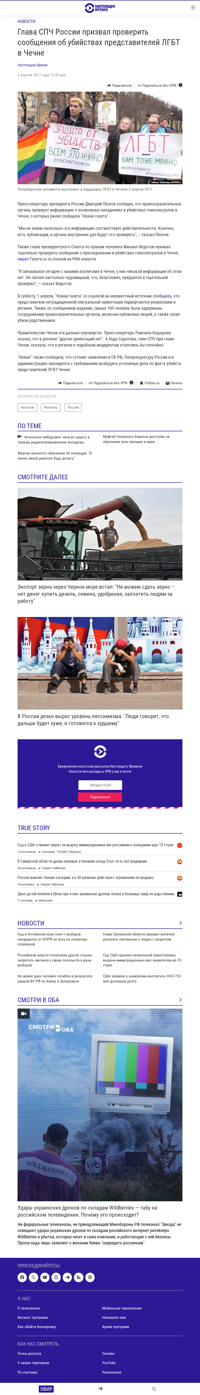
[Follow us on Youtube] (45, 1277)
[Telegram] (100, 1389)
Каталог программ (33, 1317)
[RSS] (78, 1277)
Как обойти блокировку (37, 1326)
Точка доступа (29, 1353)
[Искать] (154, 1389)
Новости (26, 21)
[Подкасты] (90, 1277)
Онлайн (108, 1353)
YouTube (109, 1363)
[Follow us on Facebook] (22, 1277)
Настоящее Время (33, 65)
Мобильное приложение (122, 1308)
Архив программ (115, 1326)
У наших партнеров (33, 1363)
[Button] (119, 85)
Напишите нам (114, 1317)
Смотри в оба (38, 1000)
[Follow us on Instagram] (56, 1277)
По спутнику (28, 1372)
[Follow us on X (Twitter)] (33, 1277)
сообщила (162, 295)
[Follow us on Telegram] (67, 1277)
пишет (24, 258)
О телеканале (29, 1308)
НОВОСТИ (31, 923)
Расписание (111, 1372)
